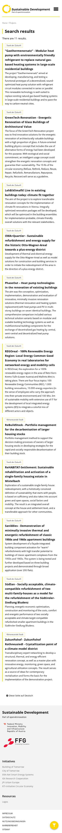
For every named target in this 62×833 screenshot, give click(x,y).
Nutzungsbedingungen (13, 821)
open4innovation (17, 717)
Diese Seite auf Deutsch (21, 695)
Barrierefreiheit (10, 825)
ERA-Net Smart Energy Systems (18, 774)
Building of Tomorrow (13, 766)
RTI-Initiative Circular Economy (17, 786)
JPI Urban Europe (10, 782)
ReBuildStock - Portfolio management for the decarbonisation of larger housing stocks (30, 429)
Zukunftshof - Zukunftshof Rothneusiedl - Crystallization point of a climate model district (31, 644)
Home (4, 23)
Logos (5, 801)
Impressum (7, 813)
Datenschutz (8, 817)
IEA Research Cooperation (15, 778)
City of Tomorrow (10, 770)
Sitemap (6, 829)
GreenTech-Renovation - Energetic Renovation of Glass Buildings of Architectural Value (28, 122)
